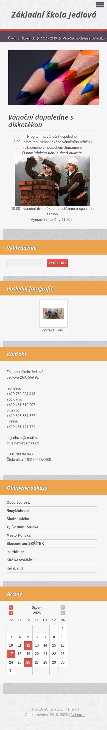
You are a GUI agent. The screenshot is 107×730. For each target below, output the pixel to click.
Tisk (73, 709)
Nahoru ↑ (78, 715)
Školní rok (28, 38)
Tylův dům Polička (22, 527)
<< (11, 607)
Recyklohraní (18, 511)
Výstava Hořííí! (53, 330)
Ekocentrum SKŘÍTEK (25, 544)
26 (28, 662)
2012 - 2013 (49, 38)
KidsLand (15, 568)
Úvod (11, 38)
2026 (37, 613)
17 (11, 654)
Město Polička (18, 535)
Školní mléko (18, 519)
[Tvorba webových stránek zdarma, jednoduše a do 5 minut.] (66, 710)
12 (28, 645)
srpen (37, 607)
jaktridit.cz (15, 552)
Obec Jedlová (18, 502)
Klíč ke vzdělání (20, 560)
